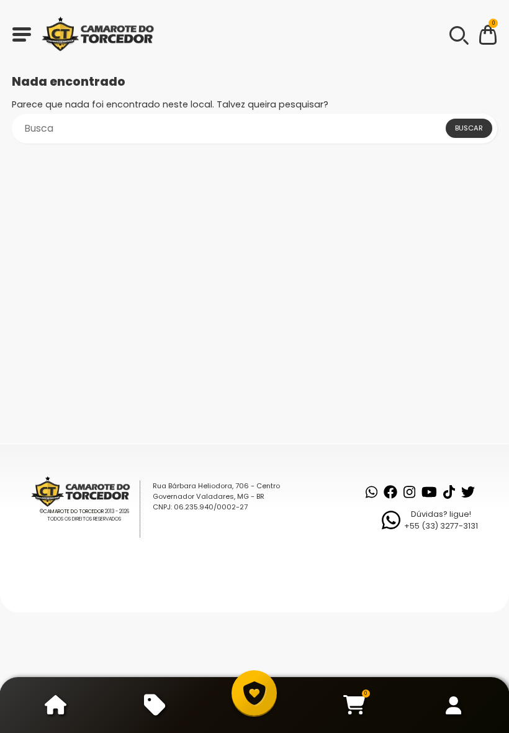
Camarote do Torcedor (73, 511)
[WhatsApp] (371, 492)
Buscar (469, 128)
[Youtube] (429, 492)
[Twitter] (468, 492)
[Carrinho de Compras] (488, 37)
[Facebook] (390, 492)
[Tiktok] (449, 492)
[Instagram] (409, 492)
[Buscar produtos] (458, 34)
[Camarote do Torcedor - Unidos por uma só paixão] (102, 34)
